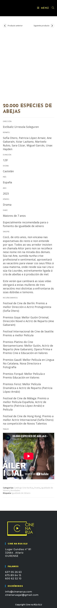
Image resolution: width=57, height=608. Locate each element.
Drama (37, 487)
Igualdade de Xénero (21, 493)
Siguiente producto (41, 26)
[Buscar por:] (52, 8)
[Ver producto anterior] (5, 26)
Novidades (15, 490)
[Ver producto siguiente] (52, 26)
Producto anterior (15, 26)
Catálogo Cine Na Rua (23, 487)
